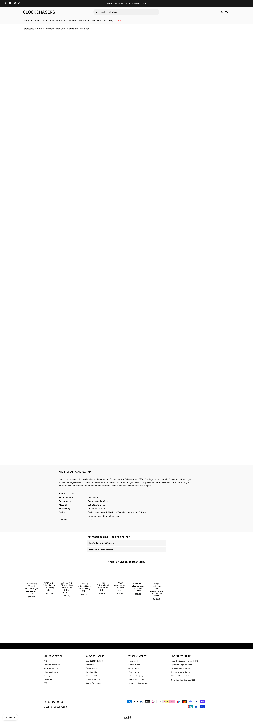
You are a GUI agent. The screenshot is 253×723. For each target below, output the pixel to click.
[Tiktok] (19, 3)
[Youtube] (9, 3)
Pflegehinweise (134, 661)
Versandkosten (151, 54)
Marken (82, 20)
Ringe (40, 28)
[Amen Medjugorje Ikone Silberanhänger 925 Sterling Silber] (156, 573)
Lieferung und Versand (52, 665)
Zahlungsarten (49, 676)
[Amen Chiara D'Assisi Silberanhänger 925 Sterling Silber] (31, 573)
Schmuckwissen (134, 665)
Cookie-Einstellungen (94, 683)
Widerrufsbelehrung (51, 668)
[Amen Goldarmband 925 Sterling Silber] (103, 573)
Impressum (90, 665)
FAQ (45, 661)
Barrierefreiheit (91, 676)
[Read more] (222, 12)
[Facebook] (1, 3)
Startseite (29, 28)
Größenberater (133, 668)
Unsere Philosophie (93, 679)
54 (139, 70)
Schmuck (39, 20)
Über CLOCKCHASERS (94, 661)
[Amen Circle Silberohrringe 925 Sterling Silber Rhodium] (67, 573)
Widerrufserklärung (51, 672)
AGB (45, 683)
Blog (111, 20)
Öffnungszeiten (92, 668)
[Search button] (97, 12)
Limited (72, 20)
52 (131, 70)
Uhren (26, 20)
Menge (131, 78)
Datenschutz (48, 679)
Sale (118, 20)
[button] (178, 96)
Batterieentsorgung (135, 676)
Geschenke (97, 20)
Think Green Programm (136, 679)
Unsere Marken (133, 672)
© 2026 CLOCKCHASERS (55, 707)
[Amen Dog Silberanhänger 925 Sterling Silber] (84, 573)
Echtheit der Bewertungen (138, 683)
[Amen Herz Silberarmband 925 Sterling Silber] (138, 573)
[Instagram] (14, 3)
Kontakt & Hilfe (91, 672)
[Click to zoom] (120, 44)
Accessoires (56, 20)
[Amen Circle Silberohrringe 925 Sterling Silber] (49, 573)
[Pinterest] (5, 3)
